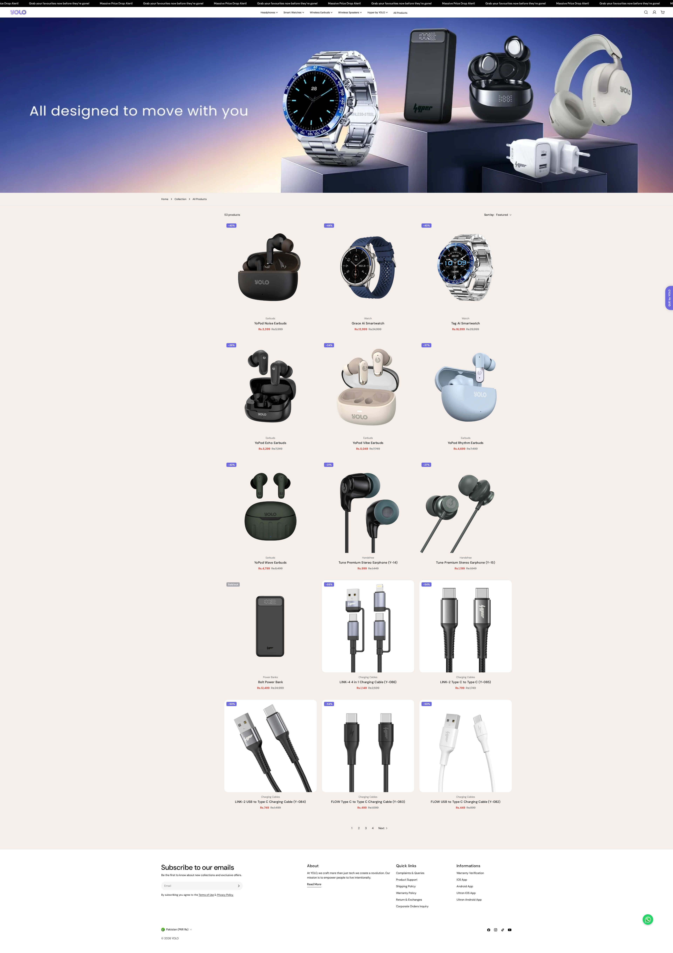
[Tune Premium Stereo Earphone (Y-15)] (465, 507)
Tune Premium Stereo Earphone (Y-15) (465, 562)
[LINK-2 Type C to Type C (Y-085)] (465, 626)
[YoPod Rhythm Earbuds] (465, 387)
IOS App (462, 879)
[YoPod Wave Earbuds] (270, 507)
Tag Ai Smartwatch (465, 323)
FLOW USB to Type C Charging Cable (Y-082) (465, 802)
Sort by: (489, 215)
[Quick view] (311, 229)
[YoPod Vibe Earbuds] (368, 387)
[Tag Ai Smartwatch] (465, 267)
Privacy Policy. (225, 894)
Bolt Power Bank (270, 682)
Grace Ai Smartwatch (368, 323)
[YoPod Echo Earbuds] (270, 387)
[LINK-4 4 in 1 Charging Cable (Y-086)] (368, 626)
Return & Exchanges (409, 899)
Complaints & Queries (410, 873)
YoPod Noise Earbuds (270, 323)
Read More (314, 884)
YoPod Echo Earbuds (270, 443)
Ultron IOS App (466, 893)
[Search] (646, 12)
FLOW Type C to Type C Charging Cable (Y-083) (368, 802)
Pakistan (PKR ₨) (177, 929)
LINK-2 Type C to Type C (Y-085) (465, 682)
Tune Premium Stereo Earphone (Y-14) (368, 562)
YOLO (175, 938)
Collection (180, 199)
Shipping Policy (406, 886)
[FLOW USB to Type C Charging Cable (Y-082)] (465, 746)
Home (164, 199)
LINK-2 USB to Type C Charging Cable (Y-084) (270, 802)
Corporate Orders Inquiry (412, 906)
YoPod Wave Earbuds (270, 562)
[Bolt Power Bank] (270, 626)
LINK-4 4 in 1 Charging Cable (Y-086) (368, 682)
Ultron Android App (469, 899)
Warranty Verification (470, 873)
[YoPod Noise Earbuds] (270, 267)
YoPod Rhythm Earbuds (466, 443)
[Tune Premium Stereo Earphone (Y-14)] (368, 507)
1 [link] (351, 828)
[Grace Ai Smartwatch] (368, 267)
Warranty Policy (406, 893)
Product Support (406, 879)
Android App (465, 886)
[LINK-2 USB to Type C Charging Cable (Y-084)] (270, 746)
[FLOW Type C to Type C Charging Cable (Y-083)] (368, 746)
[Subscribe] (238, 886)
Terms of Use (206, 894)
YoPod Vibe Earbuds (368, 443)
